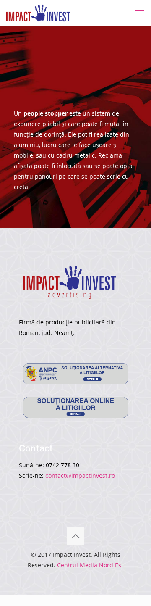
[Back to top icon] (75, 536)
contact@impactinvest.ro (80, 476)
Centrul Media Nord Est (90, 565)
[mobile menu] (140, 12)
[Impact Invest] (38, 12)
